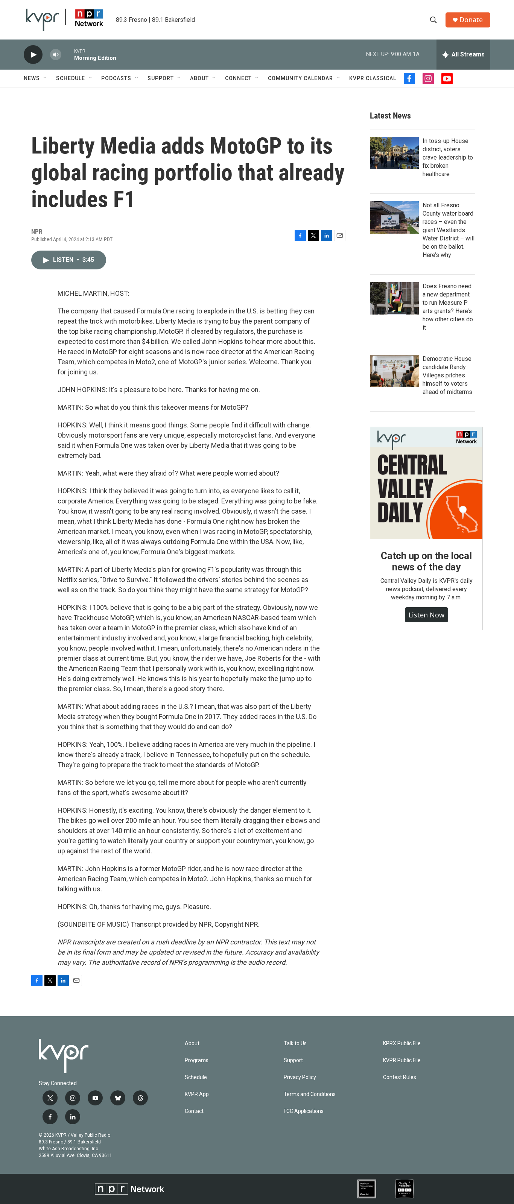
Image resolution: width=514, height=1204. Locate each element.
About (199, 78)
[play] (33, 54)
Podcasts (116, 78)
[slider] (68, 54)
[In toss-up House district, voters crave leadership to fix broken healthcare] (394, 153)
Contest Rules (399, 1077)
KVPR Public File (402, 1060)
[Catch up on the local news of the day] (426, 483)
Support (161, 78)
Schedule (70, 78)
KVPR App (197, 1094)
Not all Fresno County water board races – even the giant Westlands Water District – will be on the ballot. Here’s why (448, 230)
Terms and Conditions (310, 1094)
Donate (471, 20)
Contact (194, 1111)
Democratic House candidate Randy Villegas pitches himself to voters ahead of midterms (447, 375)
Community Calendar (300, 78)
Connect (238, 78)
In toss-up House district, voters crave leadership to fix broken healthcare (448, 157)
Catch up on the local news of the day (426, 561)
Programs (196, 1060)
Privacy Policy (300, 1077)
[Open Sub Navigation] (46, 78)
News (32, 78)
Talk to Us (295, 1043)
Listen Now (426, 614)
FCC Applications (304, 1111)
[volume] (55, 54)
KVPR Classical (372, 78)
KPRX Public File (402, 1043)
